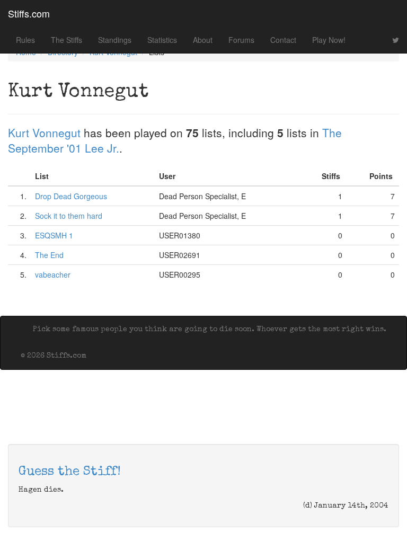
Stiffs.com (29, 13)
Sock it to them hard (68, 215)
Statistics (162, 39)
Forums (241, 39)
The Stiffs (66, 39)
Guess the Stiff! (70, 472)
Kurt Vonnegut (44, 132)
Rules (25, 39)
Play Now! (329, 39)
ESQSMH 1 (54, 235)
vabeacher (52, 274)
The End (49, 255)
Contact (283, 39)
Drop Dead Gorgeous (71, 196)
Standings (114, 39)
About (203, 39)
